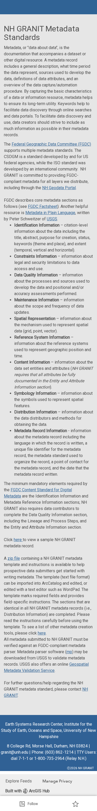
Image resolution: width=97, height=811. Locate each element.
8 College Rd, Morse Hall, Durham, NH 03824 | (48, 746)
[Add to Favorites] (75, 803)
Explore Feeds (18, 781)
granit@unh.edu (14, 752)
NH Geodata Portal (59, 187)
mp (69, 651)
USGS (52, 218)
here (18, 539)
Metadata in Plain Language (50, 212)
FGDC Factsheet (42, 206)
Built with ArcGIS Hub (27, 790)
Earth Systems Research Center (33, 724)
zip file (14, 558)
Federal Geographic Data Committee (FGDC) (51, 144)
